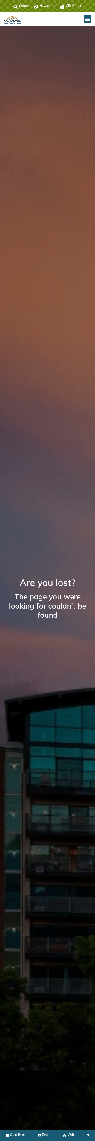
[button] (87, 19)
